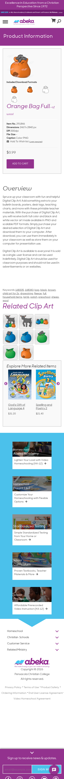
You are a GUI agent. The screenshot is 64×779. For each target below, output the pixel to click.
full (44, 293)
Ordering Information (13, 693)
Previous (6, 384)
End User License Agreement (46, 693)
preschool (44, 297)
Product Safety (50, 687)
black (43, 290)
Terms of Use (31, 687)
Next (58, 384)
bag (36, 290)
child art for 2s (11, 293)
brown (52, 290)
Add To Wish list (19, 141)
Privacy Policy (13, 687)
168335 (19, 290)
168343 (29, 290)
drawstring (26, 293)
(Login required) (35, 142)
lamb (26, 297)
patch (33, 297)
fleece (38, 293)
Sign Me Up (46, 769)
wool (6, 300)
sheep (55, 297)
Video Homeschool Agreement (32, 699)
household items (12, 297)
